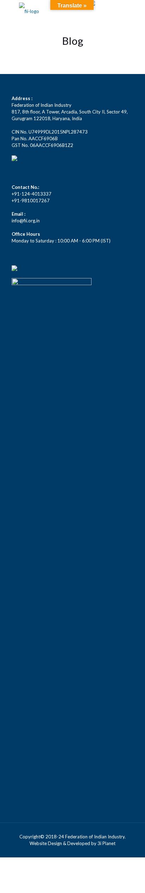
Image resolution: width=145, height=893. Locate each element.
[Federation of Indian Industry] (29, 10)
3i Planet (106, 843)
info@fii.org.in (26, 220)
